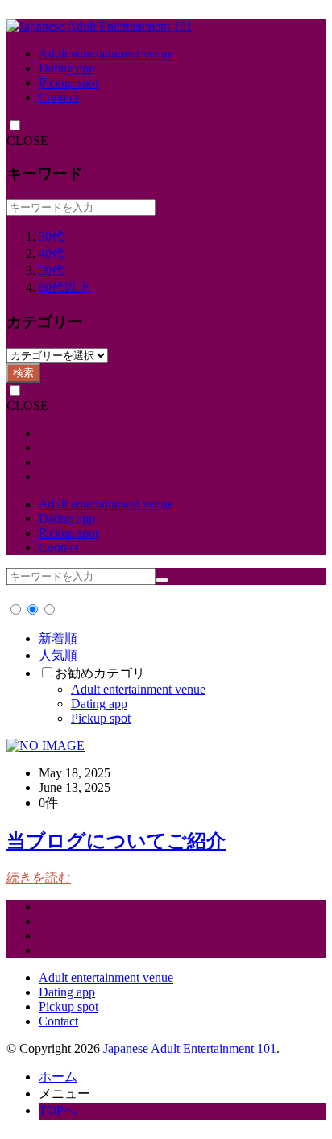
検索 (23, 373)
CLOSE (27, 140)
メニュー (64, 1093)
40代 (51, 253)
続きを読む (38, 877)
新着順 (58, 638)
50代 (51, 270)
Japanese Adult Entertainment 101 (189, 1048)
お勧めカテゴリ (100, 673)
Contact (58, 97)
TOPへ (58, 1110)
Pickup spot (68, 82)
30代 (51, 236)
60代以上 (64, 287)
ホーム (58, 1076)
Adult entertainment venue (106, 53)
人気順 (58, 655)
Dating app (67, 68)
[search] (162, 580)
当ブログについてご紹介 (116, 840)
